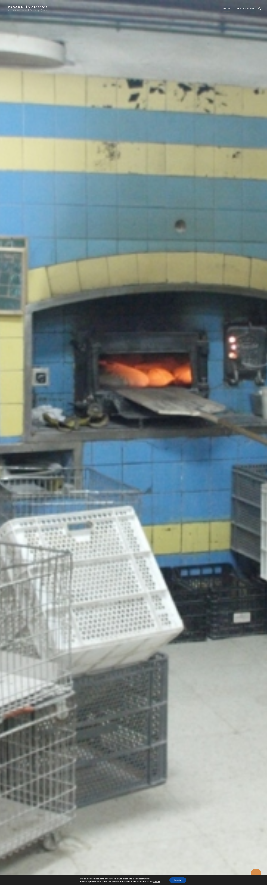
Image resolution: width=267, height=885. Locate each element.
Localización (245, 8)
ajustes (156, 881)
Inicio (226, 8)
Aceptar (178, 880)
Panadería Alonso (27, 6)
